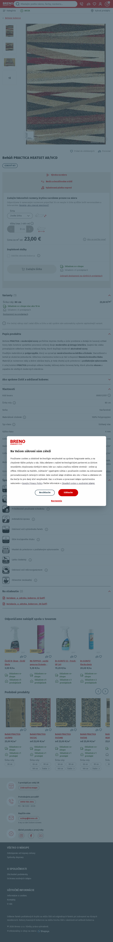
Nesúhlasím (44, 492)
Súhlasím (68, 492)
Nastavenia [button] (56, 501)
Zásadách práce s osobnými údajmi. (78, 483)
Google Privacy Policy (32, 483)
